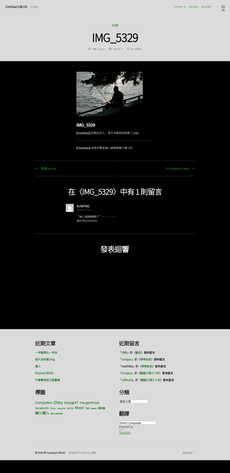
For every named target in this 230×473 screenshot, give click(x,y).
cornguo (101, 48)
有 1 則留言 (136, 48)
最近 (138, 352)
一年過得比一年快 (46, 352)
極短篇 (101, 408)
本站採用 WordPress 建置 (82, 452)
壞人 (38, 366)
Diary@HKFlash (90, 403)
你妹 (124, 352)
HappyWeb (61, 408)
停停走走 (145, 359)
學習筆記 (94, 408)
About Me (206, 6)
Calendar (193, 6)
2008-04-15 (118, 48)
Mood (79, 407)
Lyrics (70, 408)
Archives (178, 6)
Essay (53, 408)
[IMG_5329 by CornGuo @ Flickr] (115, 94)
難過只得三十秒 (149, 373)
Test (87, 408)
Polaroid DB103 (44, 373)
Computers (44, 402)
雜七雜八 (42, 412)
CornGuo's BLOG (16, 6)
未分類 (115, 25)
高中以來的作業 (57, 413)
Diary (58, 402)
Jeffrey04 (127, 380)
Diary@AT (71, 402)
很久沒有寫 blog (45, 359)
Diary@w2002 (42, 408)
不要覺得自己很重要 (47, 380)
